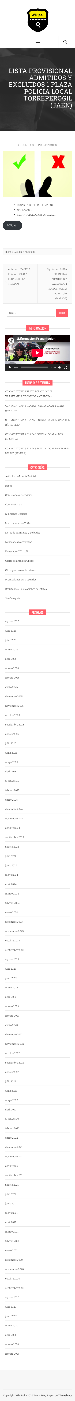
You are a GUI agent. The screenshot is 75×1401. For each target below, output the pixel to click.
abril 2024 (11, 884)
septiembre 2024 (14, 837)
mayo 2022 (11, 1100)
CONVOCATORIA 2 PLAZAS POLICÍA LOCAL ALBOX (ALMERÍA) (34, 436)
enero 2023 (11, 1025)
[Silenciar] (59, 367)
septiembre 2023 (14, 950)
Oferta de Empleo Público (19, 560)
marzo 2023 (12, 1006)
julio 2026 (10, 630)
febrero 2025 (12, 790)
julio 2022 (10, 1081)
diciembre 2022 (14, 1034)
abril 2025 (10, 771)
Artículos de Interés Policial (20, 476)
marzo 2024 (12, 893)
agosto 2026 (12, 621)
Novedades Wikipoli (16, 551)
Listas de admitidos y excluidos (20, 252)
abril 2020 (11, 1334)
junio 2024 (11, 865)
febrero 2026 (12, 677)
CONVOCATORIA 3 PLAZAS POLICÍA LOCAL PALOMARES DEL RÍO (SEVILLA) (37, 451)
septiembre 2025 (14, 724)
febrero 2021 (12, 1241)
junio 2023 (11, 978)
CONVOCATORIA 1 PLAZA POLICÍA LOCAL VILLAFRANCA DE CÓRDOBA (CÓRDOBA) (29, 394)
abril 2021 (10, 1222)
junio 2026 (11, 640)
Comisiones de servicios (18, 495)
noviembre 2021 (14, 1156)
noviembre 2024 (14, 818)
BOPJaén (12, 225)
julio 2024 (10, 856)
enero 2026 (11, 687)
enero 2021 (11, 1250)
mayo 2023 (11, 987)
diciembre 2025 (13, 696)
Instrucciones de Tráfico (18, 523)
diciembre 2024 (14, 809)
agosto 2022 (12, 1072)
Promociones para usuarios (20, 579)
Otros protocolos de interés (20, 570)
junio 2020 (11, 1316)
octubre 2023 (12, 940)
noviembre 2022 (14, 1043)
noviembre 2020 (14, 1269)
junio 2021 (11, 1203)
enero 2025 (11, 799)
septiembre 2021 (14, 1175)
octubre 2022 (12, 1053)
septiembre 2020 (14, 1288)
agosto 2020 (12, 1297)
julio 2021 (10, 1194)
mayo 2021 (11, 1212)
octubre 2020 (12, 1278)
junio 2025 (11, 752)
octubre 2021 (12, 1165)
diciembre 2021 (13, 1147)
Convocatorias (13, 504)
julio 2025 (10, 743)
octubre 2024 (12, 827)
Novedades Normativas (18, 542)
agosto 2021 (12, 1184)
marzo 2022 (12, 1119)
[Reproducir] (10, 367)
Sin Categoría (12, 598)
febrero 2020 (12, 1353)
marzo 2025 (12, 780)
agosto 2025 (12, 734)
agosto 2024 (12, 846)
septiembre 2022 (14, 1062)
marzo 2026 (12, 668)
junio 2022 (11, 1090)
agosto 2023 (12, 959)
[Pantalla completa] (65, 367)
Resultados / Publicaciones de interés (26, 589)
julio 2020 (10, 1306)
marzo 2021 (11, 1231)
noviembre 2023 (14, 931)
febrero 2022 (12, 1128)
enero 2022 (11, 1137)
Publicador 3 (47, 145)
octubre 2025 (12, 715)
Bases (8, 485)
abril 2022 (11, 1109)
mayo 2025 (11, 762)
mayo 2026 (11, 649)
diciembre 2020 (14, 1259)
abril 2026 (11, 658)
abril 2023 (11, 996)
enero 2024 (11, 912)
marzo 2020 (12, 1344)
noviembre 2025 (14, 705)
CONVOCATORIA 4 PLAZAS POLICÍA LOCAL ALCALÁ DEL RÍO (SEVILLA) (37, 422)
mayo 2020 (11, 1325)
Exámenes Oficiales (16, 513)
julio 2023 (10, 968)
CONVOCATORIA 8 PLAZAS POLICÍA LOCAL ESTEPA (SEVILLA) (34, 408)
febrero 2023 (12, 1015)
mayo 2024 (11, 874)
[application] (37, 353)
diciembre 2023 (14, 921)
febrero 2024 (12, 903)
